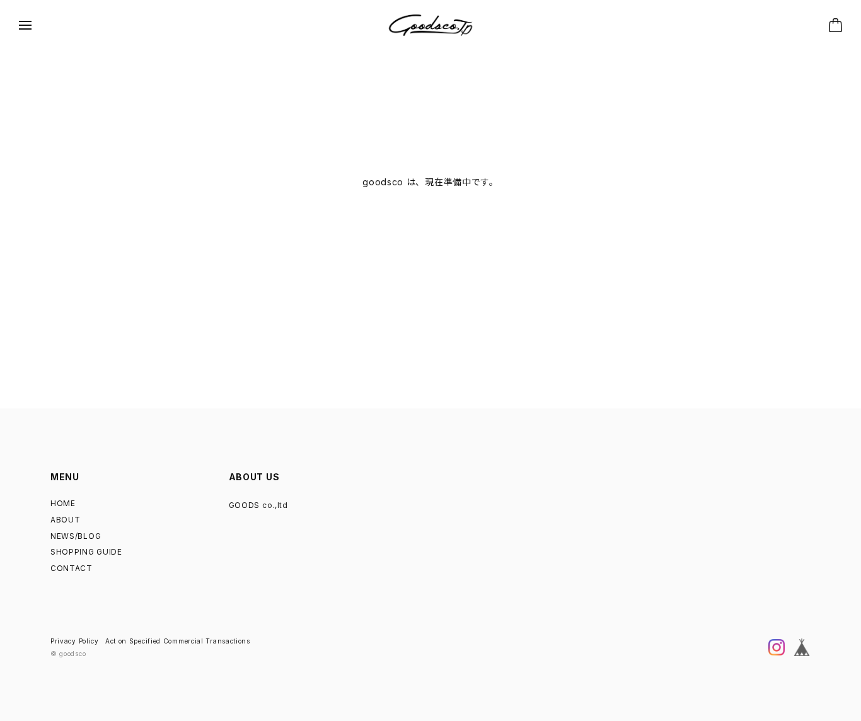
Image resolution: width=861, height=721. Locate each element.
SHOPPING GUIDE (86, 552)
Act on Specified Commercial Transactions (177, 641)
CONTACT (71, 568)
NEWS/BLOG (75, 536)
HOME (63, 503)
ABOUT (65, 519)
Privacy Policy (74, 641)
